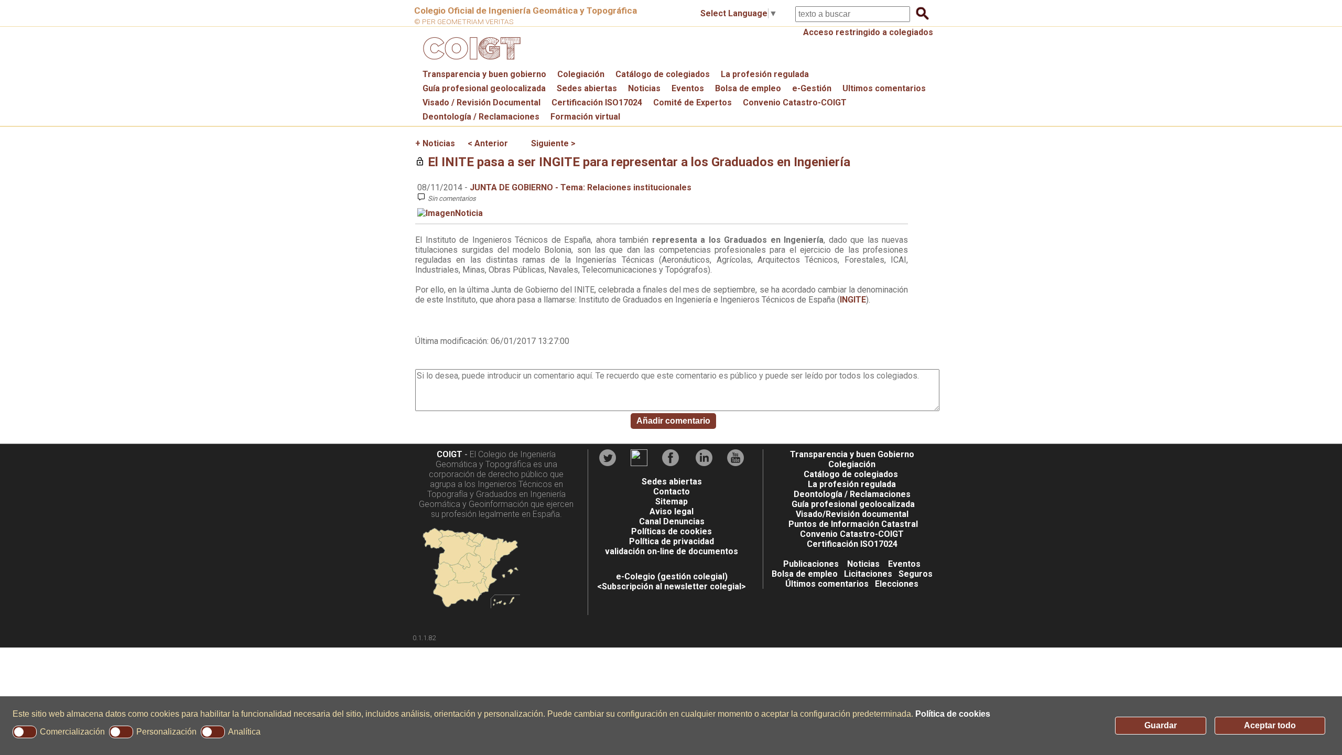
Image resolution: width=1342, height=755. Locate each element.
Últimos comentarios (827, 584)
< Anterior (488, 143)
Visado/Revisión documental (852, 514)
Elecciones (896, 584)
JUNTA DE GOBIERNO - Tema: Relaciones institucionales (580, 187)
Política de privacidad (671, 541)
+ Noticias (435, 143)
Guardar (1160, 725)
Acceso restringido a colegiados (868, 32)
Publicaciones (811, 564)
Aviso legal (672, 511)
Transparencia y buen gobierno (484, 74)
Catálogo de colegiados (662, 74)
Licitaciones (868, 574)
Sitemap (671, 501)
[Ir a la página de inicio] (470, 62)
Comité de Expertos (692, 102)
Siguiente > (553, 143)
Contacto (671, 492)
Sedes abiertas (587, 88)
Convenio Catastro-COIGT (795, 102)
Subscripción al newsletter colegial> (674, 586)
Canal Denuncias (672, 521)
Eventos (688, 88)
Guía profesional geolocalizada (484, 88)
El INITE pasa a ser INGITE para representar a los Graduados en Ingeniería (639, 162)
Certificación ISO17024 (596, 102)
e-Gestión (811, 88)
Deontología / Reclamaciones (481, 117)
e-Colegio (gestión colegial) (672, 576)
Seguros (916, 574)
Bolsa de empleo (748, 88)
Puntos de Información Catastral (853, 524)
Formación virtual (585, 117)
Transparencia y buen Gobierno (852, 454)
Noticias (644, 88)
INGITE (853, 300)
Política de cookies (952, 713)
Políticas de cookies (671, 531)
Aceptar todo (1270, 725)
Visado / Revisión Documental (481, 102)
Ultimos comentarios (884, 88)
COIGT (449, 454)
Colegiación (580, 74)
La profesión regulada (765, 74)
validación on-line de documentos (671, 551)
